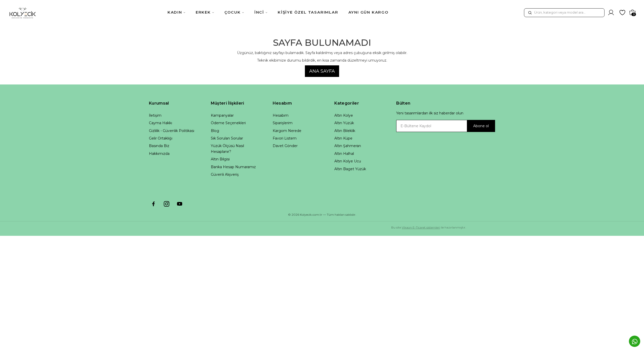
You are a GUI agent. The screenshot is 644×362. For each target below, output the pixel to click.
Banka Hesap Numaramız (233, 167)
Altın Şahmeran (347, 146)
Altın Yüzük (344, 123)
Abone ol (481, 126)
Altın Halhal (344, 153)
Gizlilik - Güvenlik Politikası (171, 130)
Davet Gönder (285, 146)
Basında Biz (159, 146)
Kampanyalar (222, 115)
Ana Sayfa (322, 71)
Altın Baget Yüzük (350, 169)
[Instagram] (166, 203)
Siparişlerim (283, 123)
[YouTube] (179, 203)
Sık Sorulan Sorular (227, 138)
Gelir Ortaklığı (160, 138)
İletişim (155, 115)
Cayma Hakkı (160, 123)
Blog (215, 130)
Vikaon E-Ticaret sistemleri (421, 227)
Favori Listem (285, 138)
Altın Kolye (343, 115)
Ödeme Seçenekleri (228, 123)
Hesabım (281, 115)
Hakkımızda (159, 153)
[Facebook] (153, 203)
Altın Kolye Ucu (347, 161)
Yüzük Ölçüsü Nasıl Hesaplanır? (227, 149)
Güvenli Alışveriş (225, 174)
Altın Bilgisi (220, 159)
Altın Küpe (343, 138)
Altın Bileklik (344, 130)
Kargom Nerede (287, 130)
